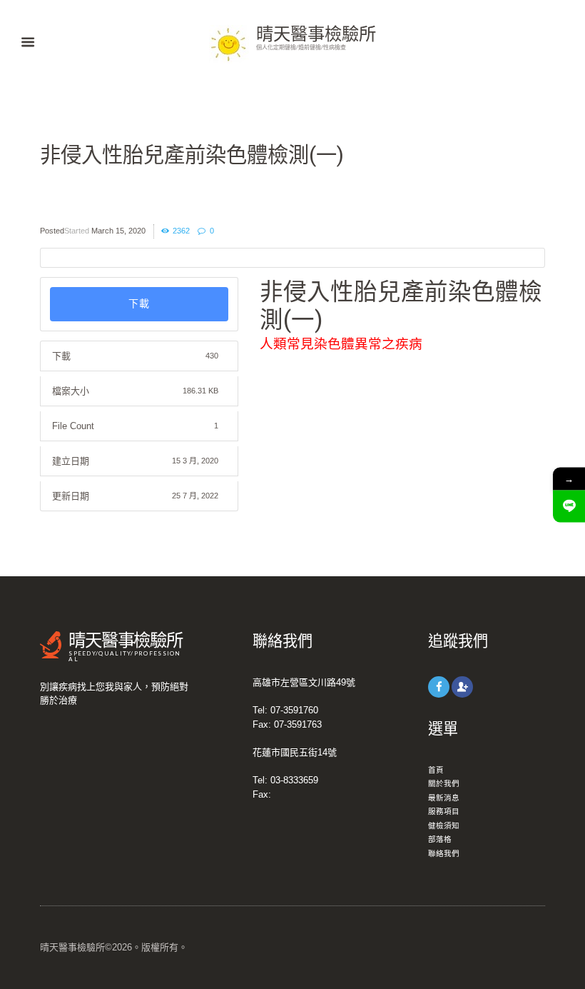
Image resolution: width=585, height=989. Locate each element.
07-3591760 (294, 710)
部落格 (440, 839)
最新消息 (443, 797)
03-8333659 (294, 780)
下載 (139, 304)
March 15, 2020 (118, 230)
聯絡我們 (443, 853)
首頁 (436, 769)
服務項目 (443, 811)
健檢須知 (443, 825)
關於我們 (443, 783)
